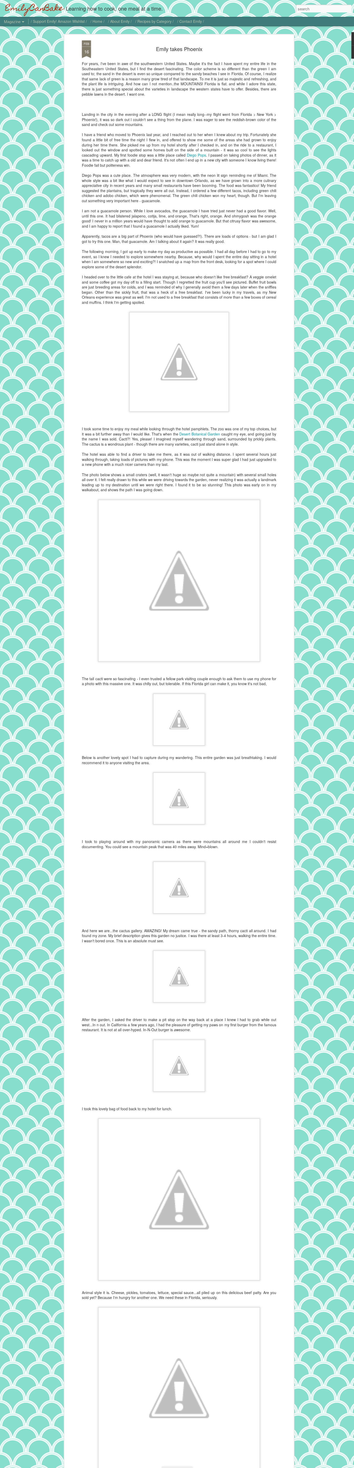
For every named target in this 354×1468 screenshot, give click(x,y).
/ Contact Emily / (190, 21)
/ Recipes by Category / (154, 21)
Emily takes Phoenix (179, 49)
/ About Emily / (120, 21)
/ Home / (97, 21)
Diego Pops (196, 155)
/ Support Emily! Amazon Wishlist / (59, 21)
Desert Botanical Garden (199, 434)
